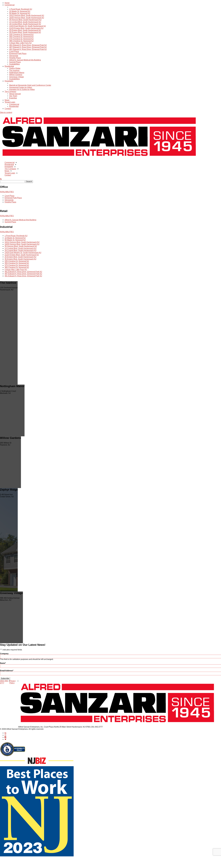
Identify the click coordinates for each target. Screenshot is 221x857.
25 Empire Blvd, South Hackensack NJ (25, 30)
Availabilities (14, 64)
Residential (9, 66)
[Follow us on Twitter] (5, 739)
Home (7, 3)
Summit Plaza (15, 62)
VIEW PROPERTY (8, 292)
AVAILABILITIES (7, 192)
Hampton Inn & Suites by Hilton (22, 89)
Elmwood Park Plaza (17, 53)
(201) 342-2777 (4, 682)
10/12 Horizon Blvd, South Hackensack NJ (26, 15)
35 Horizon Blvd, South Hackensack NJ (25, 20)
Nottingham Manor (16, 73)
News (7, 100)
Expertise (13, 98)
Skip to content (6, 112)
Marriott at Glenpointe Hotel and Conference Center (30, 85)
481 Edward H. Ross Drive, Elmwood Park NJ (28, 45)
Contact (8, 109)
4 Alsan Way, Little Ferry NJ (20, 43)
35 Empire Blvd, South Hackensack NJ (25, 32)
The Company (10, 92)
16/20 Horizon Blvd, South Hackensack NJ (26, 18)
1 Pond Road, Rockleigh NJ (20, 9)
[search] (1, 179)
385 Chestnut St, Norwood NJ (21, 41)
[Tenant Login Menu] (17, 173)
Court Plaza (14, 51)
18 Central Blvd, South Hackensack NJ (25, 24)
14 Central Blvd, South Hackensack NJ (25, 22)
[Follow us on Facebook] (5, 737)
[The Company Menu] (18, 169)
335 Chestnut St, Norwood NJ (21, 35)
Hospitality (9, 81)
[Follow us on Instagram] (5, 735)
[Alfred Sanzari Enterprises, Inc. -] (99, 158)
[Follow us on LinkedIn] (5, 733)
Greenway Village (16, 77)
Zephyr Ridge (14, 68)
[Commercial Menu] (16, 162)
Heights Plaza (15, 58)
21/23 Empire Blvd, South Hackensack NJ (26, 28)
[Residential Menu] (16, 165)
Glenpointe (13, 56)
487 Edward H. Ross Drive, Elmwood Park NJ (28, 47)
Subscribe (5, 678)
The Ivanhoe (14, 70)
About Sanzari (15, 94)
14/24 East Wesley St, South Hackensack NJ (27, 26)
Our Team (13, 96)
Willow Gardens (15, 75)
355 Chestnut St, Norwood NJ (21, 37)
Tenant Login (10, 102)
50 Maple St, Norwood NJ (19, 13)
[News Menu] (11, 171)
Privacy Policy (12, 682)
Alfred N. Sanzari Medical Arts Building (25, 60)
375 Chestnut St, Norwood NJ (21, 39)
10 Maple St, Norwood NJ (19, 11)
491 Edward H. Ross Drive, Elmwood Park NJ (28, 49)
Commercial (10, 5)
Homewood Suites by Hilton (20, 87)
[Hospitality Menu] (15, 167)
